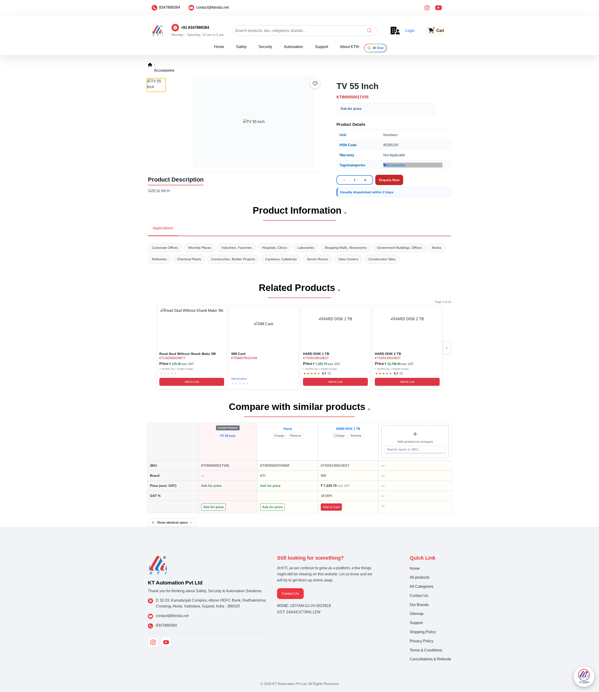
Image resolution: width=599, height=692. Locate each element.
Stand (287, 429)
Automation (293, 47)
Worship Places (199, 247)
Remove (295, 435)
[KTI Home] (158, 565)
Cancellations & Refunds (430, 659)
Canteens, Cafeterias (281, 259)
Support (321, 47)
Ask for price (351, 109)
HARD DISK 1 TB (348, 429)
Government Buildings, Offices (399, 247)
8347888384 (169, 7)
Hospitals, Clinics (274, 247)
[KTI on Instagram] (153, 642)
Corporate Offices (165, 247)
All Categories (421, 586)
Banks (436, 247)
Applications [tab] (163, 228)
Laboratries (305, 247)
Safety (241, 47)
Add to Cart (192, 381)
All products (419, 577)
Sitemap (417, 614)
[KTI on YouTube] (166, 642)
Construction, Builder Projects (233, 259)
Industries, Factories (237, 247)
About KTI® (349, 47)
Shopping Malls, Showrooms (346, 247)
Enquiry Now (389, 180)
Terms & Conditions (426, 650)
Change (279, 435)
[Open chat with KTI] (584, 676)
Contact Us (290, 593)
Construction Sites (382, 259)
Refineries (159, 259)
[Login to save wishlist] (315, 83)
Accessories (395, 165)
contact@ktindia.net (212, 7)
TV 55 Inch (227, 436)
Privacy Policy (421, 641)
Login (410, 31)
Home (219, 47)
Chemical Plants (189, 259)
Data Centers (348, 259)
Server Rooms (317, 259)
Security (265, 47)
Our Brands (419, 605)
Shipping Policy (423, 632)
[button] (369, 30)
